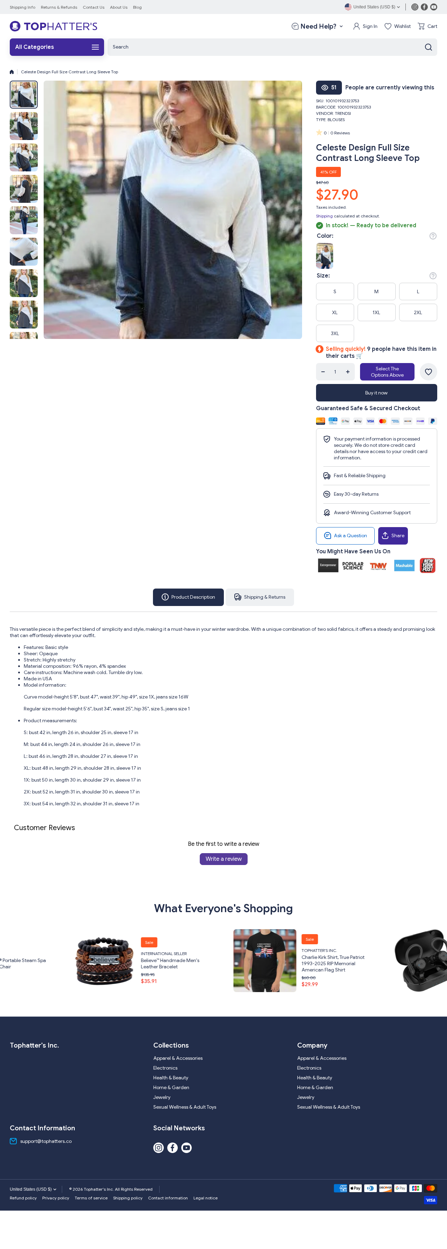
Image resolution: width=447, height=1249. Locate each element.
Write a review (224, 859)
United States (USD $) (31, 1189)
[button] (427, 26)
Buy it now (376, 393)
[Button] (433, 235)
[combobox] (272, 47)
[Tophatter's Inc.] (53, 26)
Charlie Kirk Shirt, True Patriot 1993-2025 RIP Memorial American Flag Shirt (178, 963)
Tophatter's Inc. (165, 950)
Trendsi (343, 113)
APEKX (314, 950)
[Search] (428, 47)
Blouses (336, 119)
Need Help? (318, 26)
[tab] (260, 597)
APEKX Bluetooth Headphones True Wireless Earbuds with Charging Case (341, 963)
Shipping (324, 216)
